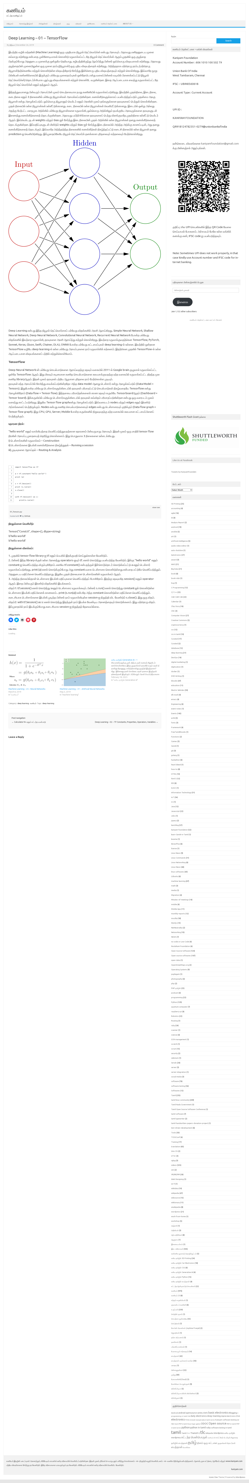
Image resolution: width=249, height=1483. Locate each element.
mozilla (174, 918)
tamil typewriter (178, 1119)
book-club (175, 578)
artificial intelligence (179, 541)
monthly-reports (178, 914)
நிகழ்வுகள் (57, 24)
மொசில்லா (186, 1447)
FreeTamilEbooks (178, 732)
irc (172, 802)
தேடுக (173, 36)
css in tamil (175, 634)
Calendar (175, 602)
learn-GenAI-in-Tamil (179, 834)
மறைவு (173, 1365)
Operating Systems (179, 969)
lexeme (174, 839)
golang (174, 755)
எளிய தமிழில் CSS (178, 1268)
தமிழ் (192, 1442)
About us (127, 24)
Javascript (175, 811)
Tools (173, 1133)
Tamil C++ (185, 1433)
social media (176, 1077)
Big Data (174, 569)
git (172, 751)
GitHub (27, 516)
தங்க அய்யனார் (177, 1337)
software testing (178, 1086)
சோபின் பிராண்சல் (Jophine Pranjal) (185, 1328)
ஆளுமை (174, 1240)
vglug (173, 1160)
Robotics (175, 1016)
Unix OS (174, 1151)
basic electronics (218, 1412)
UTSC (173, 1156)
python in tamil (198, 1427)
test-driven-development (181, 1128)
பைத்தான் (175, 1356)
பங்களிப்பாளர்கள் (177, 1347)
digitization (176, 667)
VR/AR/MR (175, 1174)
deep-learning (48, 703)
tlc (202, 1432)
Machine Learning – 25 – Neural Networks (27, 689)
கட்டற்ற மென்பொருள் (194, 1437)
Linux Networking (178, 862)
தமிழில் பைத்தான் (179, 1443)
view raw (156, 507)
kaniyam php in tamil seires (205, 1420)
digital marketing (178, 662)
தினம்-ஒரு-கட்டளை (207, 1443)
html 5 (173, 779)
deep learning (23, 703)
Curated (174, 639)
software (175, 1081)
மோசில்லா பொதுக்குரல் (180, 1384)
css (172, 630)
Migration (175, 895)
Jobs (173, 816)
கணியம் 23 (175, 1295)
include (192, 1420)
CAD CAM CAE (177, 597)
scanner (174, 1030)
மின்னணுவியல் (177, 1370)
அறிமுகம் (9, 24)
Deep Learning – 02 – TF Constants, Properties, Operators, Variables (126, 722)
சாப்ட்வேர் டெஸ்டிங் (223, 1438)
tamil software (177, 1114)
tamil (176, 1432)
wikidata (174, 1188)
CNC (173, 611)
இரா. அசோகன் (177, 1249)
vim (172, 1170)
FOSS (187, 1420)
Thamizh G (195, 1433)
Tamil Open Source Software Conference (188, 1109)
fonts (173, 723)
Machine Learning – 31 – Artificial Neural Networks (82, 689)
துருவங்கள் (222, 1443)
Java (173, 806)
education (175, 685)
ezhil (173, 718)
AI (172, 518)
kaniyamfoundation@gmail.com (220, 143)
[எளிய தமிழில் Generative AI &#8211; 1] (137, 669)
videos (174, 1165)
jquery (173, 821)
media (173, 890)
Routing (174, 1021)
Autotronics (176, 555)
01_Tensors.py (16, 512)
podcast (174, 993)
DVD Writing (176, 676)
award (174, 560)
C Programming (177, 588)
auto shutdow (177, 550)
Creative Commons (179, 620)
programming (177, 997)
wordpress (175, 1212)
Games (174, 741)
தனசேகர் (175, 1342)
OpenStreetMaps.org (180, 965)
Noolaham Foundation (180, 946)
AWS (173, 564)
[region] (85, 478)
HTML (173, 774)
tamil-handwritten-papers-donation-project (189, 1123)
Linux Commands (178, 858)
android (174, 527)
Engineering (176, 704)
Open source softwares (181, 956)
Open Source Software (180, 951)
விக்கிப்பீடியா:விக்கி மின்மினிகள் (183, 1393)
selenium (175, 1058)
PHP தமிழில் (176, 988)
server (173, 1067)
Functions (175, 737)
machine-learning (178, 881)
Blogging (233, 1413)
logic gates (196, 1424)
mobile (174, 904)
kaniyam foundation (179, 830)
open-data (175, 960)
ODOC (204, 1423)
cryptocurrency (177, 625)
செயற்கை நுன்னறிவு (179, 1319)
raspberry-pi (176, 1011)
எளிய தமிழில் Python (179, 1277)
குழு (68, 24)
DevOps (174, 657)
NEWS (173, 937)
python (186, 1427)
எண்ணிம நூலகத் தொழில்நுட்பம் (184, 1254)
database (175, 648)
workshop (175, 1221)
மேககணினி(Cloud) (179, 1379)
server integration (178, 1072)
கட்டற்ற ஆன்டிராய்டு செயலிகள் (183, 1286)
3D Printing (175, 504)
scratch (174, 1044)
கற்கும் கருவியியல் (178, 1300)
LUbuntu (174, 876)
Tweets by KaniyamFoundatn (183, 472)
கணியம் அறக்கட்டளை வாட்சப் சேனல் (206, 320)
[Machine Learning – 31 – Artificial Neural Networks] (84, 672)
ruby (173, 1025)
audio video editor (179, 546)
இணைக (182, 302)
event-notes (176, 709)
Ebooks (174, 681)
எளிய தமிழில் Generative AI (182, 1272)
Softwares (175, 1091)
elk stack (174, 695)
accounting (175, 508)
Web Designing (177, 1179)
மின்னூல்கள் (43, 24)
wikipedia (175, 1193)
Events (174, 713)
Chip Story (175, 606)
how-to (174, 769)
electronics (178, 1419)
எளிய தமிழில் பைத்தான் (180, 1282)
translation (175, 1147)
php (173, 983)
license (174, 848)
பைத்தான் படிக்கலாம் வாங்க (182, 1361)
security (174, 1053)
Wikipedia (209, 1433)
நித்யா (12, 45)
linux (189, 1424)
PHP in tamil (231, 1424)
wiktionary (175, 1202)
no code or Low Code (180, 942)
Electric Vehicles (177, 690)
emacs (174, 699)
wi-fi (173, 1184)
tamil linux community (180, 1100)
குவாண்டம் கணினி (178, 1305)
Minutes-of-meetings (180, 900)
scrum (173, 1049)
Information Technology (181, 792)
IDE (172, 783)
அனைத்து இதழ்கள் (26, 24)
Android (174, 1413)
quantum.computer (179, 1007)
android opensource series (190, 1413)
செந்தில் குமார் (176, 1314)
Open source (217, 1423)
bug (172, 583)
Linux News (176, 867)
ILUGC (173, 788)
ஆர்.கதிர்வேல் (176, 1235)
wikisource (175, 1198)
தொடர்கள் (231, 1443)
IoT (172, 797)
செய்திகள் (175, 1324)
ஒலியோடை (91, 24)
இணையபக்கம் (177, 1244)
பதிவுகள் (78, 24)
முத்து (173, 1375)
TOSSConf (175, 1137)
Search (228, 41)
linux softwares (177, 872)
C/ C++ (174, 592)
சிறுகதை (234, 1438)
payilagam (175, 974)
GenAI (173, 746)
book (173, 574)
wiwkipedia (176, 1207)
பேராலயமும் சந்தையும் (179, 1351)
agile (173, 513)
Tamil (173, 1095)
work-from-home (178, 1216)
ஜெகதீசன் (175, 1333)
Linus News (175, 853)
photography (176, 979)
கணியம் (15, 10)
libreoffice (175, 844)
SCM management (178, 1039)
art (172, 536)
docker (174, 671)
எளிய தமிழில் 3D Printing (181, 1258)
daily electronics (198, 1416)
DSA (238, 1416)
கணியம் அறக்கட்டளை (109, 24)
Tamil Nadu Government (181, 1105)
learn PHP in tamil (181, 1424)
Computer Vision (178, 615)
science (174, 1035)
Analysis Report (177, 522)
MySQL (174, 923)
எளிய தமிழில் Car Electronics (182, 1263)
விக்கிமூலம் (175, 1398)
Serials (174, 1063)
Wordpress (219, 1433)
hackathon (175, 760)
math (173, 886)
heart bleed (176, 765)
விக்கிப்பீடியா (176, 1389)
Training (174, 1142)
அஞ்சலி (174, 1226)
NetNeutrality (176, 928)
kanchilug (175, 825)
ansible (174, 532)
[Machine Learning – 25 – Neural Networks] (33, 672)
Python (174, 1002)
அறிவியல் (175, 1230)
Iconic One (213, 1477)
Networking (176, 932)
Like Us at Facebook (183, 460)
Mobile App (176, 909)
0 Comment (159, 45)
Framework (176, 727)
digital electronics (228, 1416)
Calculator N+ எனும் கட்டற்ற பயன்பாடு (29, 722)
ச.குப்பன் (174, 1310)
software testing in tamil (221, 1428)
